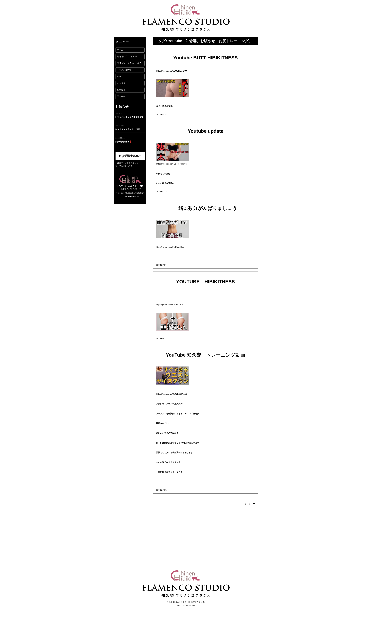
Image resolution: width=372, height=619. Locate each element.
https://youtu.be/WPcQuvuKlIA (170, 247)
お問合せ (121, 90)
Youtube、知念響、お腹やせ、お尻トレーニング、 (210, 41)
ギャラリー (122, 83)
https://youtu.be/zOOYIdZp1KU (171, 71)
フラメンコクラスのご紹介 (129, 63)
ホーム (120, 50)
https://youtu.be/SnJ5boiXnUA (170, 304)
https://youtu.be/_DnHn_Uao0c (171, 164)
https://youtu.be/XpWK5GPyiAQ (171, 394)
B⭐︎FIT (120, 76)
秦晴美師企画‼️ (124, 141)
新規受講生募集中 (130, 156)
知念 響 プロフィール (127, 56)
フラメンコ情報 (124, 70)
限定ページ (122, 96)
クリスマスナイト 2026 (128, 129)
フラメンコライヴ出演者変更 (130, 117)
